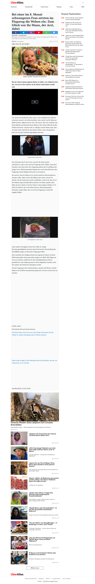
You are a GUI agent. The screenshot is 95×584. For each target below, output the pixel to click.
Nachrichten (44, 7)
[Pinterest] (39, 32)
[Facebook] (16, 32)
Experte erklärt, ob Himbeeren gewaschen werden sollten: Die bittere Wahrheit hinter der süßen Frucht (74, 44)
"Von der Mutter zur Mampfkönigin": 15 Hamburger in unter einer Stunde (74, 64)
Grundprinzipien (56, 578)
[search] (83, 2)
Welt (82, 7)
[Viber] (31, 32)
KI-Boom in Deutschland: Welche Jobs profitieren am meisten (74, 76)
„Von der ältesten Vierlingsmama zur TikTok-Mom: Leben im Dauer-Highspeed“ (74, 71)
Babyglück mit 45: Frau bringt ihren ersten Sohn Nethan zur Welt (74, 92)
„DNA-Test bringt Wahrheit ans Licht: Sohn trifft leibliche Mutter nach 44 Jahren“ (74, 30)
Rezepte (59, 7)
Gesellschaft (28, 7)
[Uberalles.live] (17, 2)
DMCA (48, 578)
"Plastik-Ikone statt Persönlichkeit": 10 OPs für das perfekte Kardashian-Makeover (74, 58)
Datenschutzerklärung (30, 578)
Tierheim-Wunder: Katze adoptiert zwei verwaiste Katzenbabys (74, 18)
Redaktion (41, 578)
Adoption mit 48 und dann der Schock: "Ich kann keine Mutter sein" (73, 24)
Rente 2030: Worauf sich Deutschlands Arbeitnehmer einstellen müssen (72, 82)
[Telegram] (23, 32)
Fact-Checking (66, 578)
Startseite (14, 7)
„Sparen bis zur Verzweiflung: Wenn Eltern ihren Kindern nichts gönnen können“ (74, 37)
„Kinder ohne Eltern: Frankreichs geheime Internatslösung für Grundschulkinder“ (73, 51)
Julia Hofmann (20, 41)
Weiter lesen (35, 568)
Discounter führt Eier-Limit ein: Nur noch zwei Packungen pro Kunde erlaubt (74, 98)
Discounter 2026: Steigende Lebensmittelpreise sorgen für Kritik (74, 103)
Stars (71, 7)
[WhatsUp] (46, 32)
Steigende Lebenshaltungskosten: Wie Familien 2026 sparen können (74, 87)
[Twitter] (54, 32)
